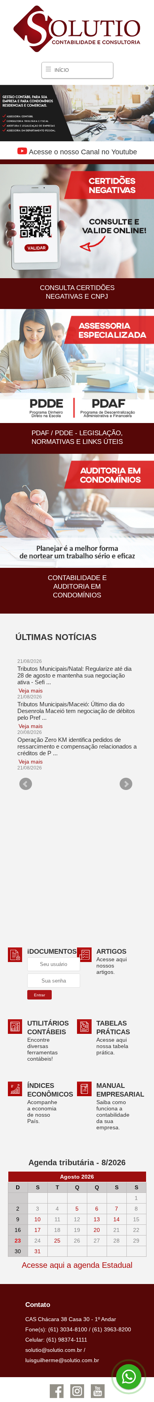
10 (37, 1219)
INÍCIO (61, 70)
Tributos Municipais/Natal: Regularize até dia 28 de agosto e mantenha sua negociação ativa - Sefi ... (74, 676)
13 (97, 1219)
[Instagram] (77, 1397)
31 (37, 1251)
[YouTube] (97, 1397)
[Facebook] (56, 1397)
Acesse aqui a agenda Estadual (77, 1265)
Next (126, 784)
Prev (25, 784)
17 (37, 1230)
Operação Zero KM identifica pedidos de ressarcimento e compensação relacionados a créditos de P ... (77, 747)
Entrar (39, 995)
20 (97, 1230)
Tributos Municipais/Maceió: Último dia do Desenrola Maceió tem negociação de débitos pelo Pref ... (76, 711)
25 (57, 1240)
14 (116, 1219)
